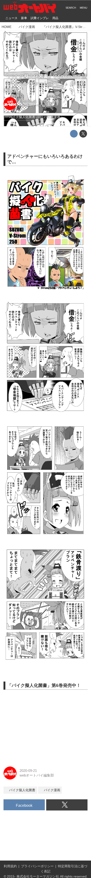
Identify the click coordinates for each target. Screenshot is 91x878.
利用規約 (10, 866)
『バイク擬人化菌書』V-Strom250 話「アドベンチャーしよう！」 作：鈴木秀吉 (45, 83)
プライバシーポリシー (37, 866)
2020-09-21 (28, 101)
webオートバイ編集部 (35, 105)
